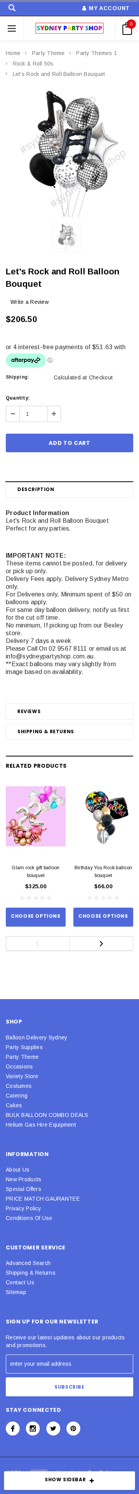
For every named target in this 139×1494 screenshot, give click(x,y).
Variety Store (22, 1076)
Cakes (14, 1105)
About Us (17, 1170)
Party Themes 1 (96, 53)
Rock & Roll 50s (33, 63)
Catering (16, 1095)
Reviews (29, 711)
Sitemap (16, 1292)
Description (35, 489)
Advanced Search (28, 1263)
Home (13, 53)
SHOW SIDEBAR (65, 1479)
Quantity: (18, 398)
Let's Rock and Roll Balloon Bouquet (59, 74)
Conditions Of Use (29, 1218)
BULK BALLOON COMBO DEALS (47, 1115)
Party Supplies (24, 1047)
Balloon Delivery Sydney (36, 1037)
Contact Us (20, 1282)
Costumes (19, 1086)
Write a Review (29, 302)
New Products (23, 1179)
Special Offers (23, 1189)
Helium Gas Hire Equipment (41, 1125)
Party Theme (48, 53)
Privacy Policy (23, 1208)
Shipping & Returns (45, 731)
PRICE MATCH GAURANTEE (43, 1199)
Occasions (19, 1066)
